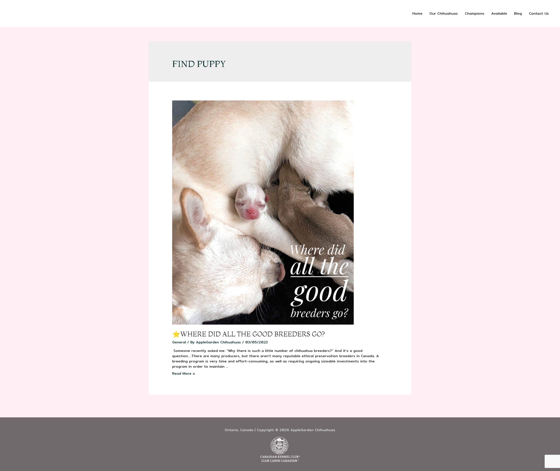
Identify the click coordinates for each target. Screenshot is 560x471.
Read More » (183, 373)
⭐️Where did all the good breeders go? (248, 334)
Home (417, 13)
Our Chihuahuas (443, 13)
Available (499, 13)
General (179, 342)
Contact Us (539, 13)
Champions (474, 13)
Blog (518, 13)
